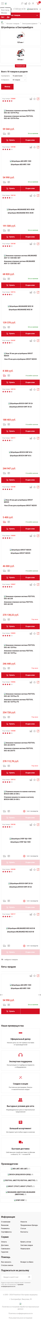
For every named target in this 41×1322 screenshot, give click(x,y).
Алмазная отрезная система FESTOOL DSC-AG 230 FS (18, 749)
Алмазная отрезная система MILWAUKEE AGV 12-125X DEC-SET (19, 262)
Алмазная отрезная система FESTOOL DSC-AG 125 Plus (18, 652)
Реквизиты (5, 1228)
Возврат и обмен (26, 1262)
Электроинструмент (29, 23)
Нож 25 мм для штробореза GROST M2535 (20, 505)
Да (8, 17)
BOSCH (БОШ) (26, 1174)
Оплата (4, 1242)
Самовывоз (5, 1249)
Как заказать (6, 1262)
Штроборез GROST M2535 (20, 553)
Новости (23, 1222)
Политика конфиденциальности (21, 1313)
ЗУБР (23, 1200)
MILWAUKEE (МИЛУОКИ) (25, 1193)
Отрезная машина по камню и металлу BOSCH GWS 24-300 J (19, 798)
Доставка (5, 1245)
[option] (20, 995)
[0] (37, 3)
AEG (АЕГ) (25, 1169)
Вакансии (4, 1225)
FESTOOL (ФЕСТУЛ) (29, 1180)
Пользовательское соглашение (20, 1318)
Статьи (23, 1228)
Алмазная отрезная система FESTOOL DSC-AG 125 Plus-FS (18, 701)
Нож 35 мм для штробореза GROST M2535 (20, 359)
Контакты (24, 1232)
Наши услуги (25, 1249)
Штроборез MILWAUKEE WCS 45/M (20, 213)
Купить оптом (25, 1242)
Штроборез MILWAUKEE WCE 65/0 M (20, 932)
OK (29, 1277)
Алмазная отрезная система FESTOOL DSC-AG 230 (18, 603)
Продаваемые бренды (29, 1225)
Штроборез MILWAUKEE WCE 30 (20, 310)
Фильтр (7, 86)
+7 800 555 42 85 (19, 9)
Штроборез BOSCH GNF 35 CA (20, 407)
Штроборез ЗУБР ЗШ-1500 (20, 842)
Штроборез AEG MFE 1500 (20, 164)
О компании (5, 1222)
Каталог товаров (12, 23)
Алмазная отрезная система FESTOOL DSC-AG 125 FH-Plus (18, 117)
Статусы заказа (7, 1265)
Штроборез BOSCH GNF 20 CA (20, 887)
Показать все (20, 66)
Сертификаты (6, 1232)
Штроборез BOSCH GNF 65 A (20, 456)
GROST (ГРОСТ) (27, 1186)
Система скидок (26, 1245)
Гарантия (4, 1252)
